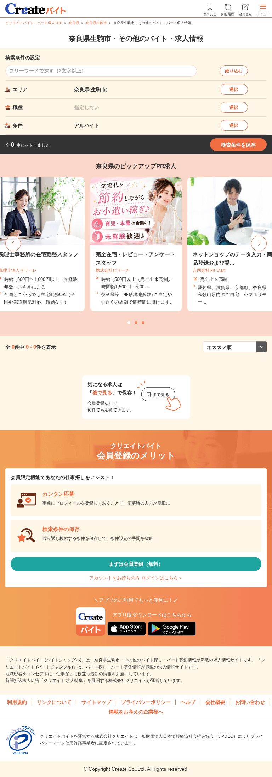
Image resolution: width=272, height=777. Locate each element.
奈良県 (74, 23)
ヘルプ (188, 702)
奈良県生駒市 (96, 23)
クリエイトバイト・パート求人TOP (33, 23)
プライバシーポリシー (146, 702)
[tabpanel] (136, 244)
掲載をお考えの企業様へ (136, 711)
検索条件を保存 (238, 145)
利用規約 (17, 702)
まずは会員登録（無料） (136, 564)
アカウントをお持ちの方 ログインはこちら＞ (136, 578)
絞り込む (233, 71)
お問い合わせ (250, 702)
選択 (234, 89)
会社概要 (215, 702)
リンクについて (54, 702)
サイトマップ (96, 702)
